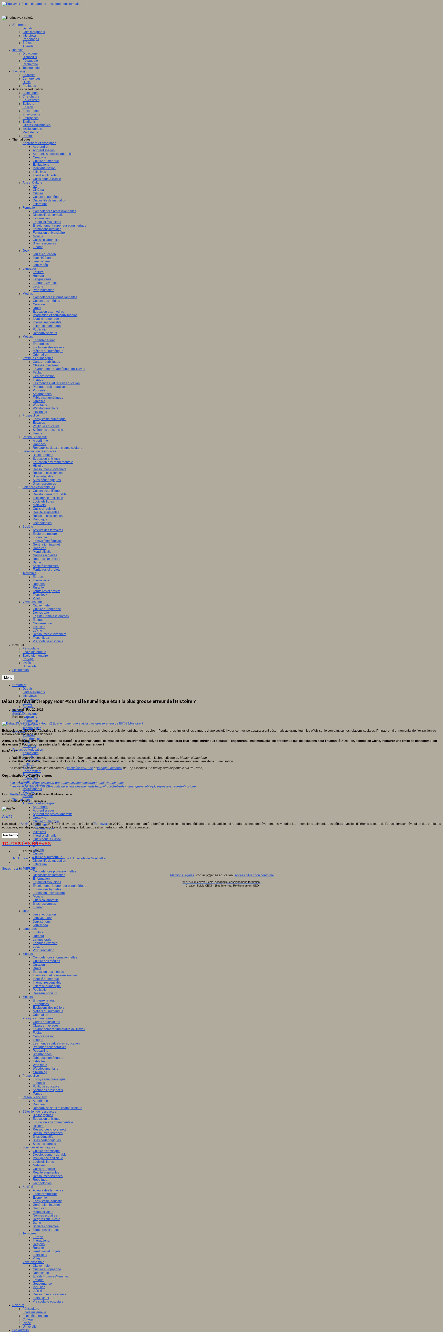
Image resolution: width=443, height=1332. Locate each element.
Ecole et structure (45, 1194)
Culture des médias (46, 961)
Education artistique (47, 1119)
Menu (8, 677)
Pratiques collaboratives (49, 1047)
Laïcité (37, 1291)
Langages (30, 929)
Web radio (40, 1065)
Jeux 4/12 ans (42, 918)
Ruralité (38, 1248)
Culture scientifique (46, 1151)
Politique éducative (46, 1086)
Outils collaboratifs (45, 900)
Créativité (39, 817)
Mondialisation (43, 1212)
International (41, 1240)
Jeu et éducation (44, 914)
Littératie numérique (47, 986)
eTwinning (40, 1072)
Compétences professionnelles (54, 871)
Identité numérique (46, 979)
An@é (29, 717)
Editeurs (28, 764)
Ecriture (38, 932)
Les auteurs (20, 1330)
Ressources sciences (48, 1133)
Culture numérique (46, 821)
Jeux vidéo (40, 925)
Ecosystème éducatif (47, 1201)
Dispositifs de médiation (49, 860)
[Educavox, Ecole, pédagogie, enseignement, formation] (42, 4)
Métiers (28, 997)
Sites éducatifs (43, 1136)
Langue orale (42, 939)
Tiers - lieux (41, 1298)
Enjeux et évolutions (47, 882)
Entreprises (30, 778)
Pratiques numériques (38, 1018)
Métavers (39, 1165)
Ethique (38, 1280)
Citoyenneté (41, 1265)
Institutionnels (32, 789)
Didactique (30, 714)
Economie (40, 1197)
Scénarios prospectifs (48, 1090)
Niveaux (18, 1305)
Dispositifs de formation (49, 875)
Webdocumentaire (45, 1068)
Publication (40, 990)
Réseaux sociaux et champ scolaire (57, 1108)
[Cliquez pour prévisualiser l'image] (72, 723)
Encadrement (32, 771)
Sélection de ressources (39, 1111)
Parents (28, 796)
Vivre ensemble (33, 1262)
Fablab (38, 1033)
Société (28, 1187)
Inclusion (39, 1287)
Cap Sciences (18, 794)
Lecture (38, 947)
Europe (38, 1237)
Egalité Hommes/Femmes (51, 1276)
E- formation (41, 878)
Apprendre (40, 807)
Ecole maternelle (34, 1312)
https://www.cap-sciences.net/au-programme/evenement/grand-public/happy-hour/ (67, 783)
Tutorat (38, 907)
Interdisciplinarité (45, 835)
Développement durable (50, 1154)
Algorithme (40, 1101)
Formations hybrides (47, 889)
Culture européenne (47, 1269)
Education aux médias (48, 972)
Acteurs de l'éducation (27, 749)
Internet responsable (47, 982)
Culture (38, 853)
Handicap (39, 1208)
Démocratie (41, 1273)
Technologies (32, 728)
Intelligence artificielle (48, 1158)
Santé (37, 1222)
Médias (28, 954)
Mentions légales (182, 875)
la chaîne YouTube (80, 768)
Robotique (40, 1179)
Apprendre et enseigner (39, 803)
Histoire (38, 1126)
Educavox (101, 824)
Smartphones (42, 1054)
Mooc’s (38, 896)
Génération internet (46, 1205)
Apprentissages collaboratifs (52, 814)
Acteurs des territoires (48, 1190)
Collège (28, 1319)
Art (35, 846)
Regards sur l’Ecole (46, 1219)
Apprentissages (44, 810)
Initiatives (39, 832)
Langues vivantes (45, 943)
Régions (39, 1244)
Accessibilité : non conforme (254, 875)
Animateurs (30, 753)
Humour (38, 936)
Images (38, 1040)
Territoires (29, 1233)
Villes (37, 1258)
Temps (37, 1093)
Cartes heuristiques (46, 1022)
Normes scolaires (45, 1215)
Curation (39, 964)
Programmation (43, 950)
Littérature (40, 864)
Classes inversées (45, 1025)
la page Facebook (109, 768)
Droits (37, 968)
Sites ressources (44, 903)
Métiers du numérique (48, 1011)
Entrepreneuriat (44, 1000)
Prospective (31, 1076)
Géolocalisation (44, 1036)
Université (30, 1326)
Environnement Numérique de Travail (59, 1029)
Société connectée (46, 1226)
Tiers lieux (40, 1255)
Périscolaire (31, 1308)
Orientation (40, 1015)
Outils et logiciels (44, 1169)
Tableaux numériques (48, 1058)
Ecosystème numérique (49, 1079)
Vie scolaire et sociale (48, 1301)
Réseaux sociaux (45, 993)
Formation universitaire (49, 893)
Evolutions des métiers (48, 1007)
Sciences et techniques (39, 1147)
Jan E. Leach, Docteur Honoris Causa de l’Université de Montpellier (59, 858)
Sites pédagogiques (47, 1140)
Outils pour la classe (47, 839)
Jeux (26, 911)
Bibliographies (43, 1115)
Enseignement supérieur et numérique (59, 886)
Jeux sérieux (42, 921)
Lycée (27, 1323)
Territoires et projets (46, 1230)
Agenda (28, 706)
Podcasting (40, 1050)
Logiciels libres (43, 1162)
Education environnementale (53, 1122)
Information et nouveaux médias (55, 975)
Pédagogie (30, 721)
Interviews (30, 696)
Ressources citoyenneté (49, 1129)
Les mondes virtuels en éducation (56, 1043)
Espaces (39, 1083)
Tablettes (39, 1061)
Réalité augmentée (46, 1172)
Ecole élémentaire (35, 1316)
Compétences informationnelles (55, 957)
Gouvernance (42, 1283)
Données (39, 1104)
